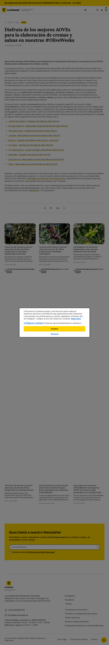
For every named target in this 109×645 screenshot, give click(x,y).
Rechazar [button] (54, 334)
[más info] (76, 318)
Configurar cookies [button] (33, 323)
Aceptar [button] (54, 328)
